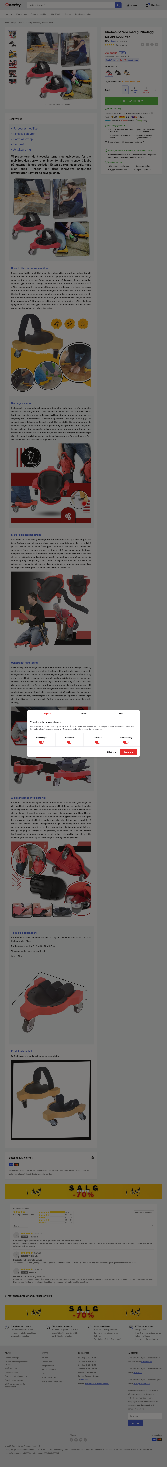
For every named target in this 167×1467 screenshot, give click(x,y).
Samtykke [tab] (46, 713)
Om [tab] (121, 713)
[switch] (41, 742)
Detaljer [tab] (83, 713)
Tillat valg (111, 752)
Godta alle (128, 752)
